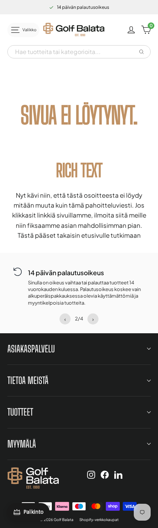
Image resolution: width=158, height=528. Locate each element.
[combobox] (72, 52)
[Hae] (141, 52)
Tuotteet (20, 411)
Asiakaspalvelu (31, 348)
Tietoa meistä (28, 380)
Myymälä (21, 443)
